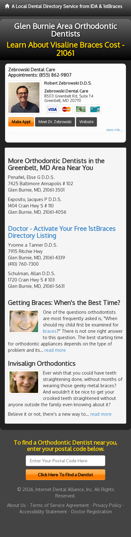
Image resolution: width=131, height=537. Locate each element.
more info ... (114, 130)
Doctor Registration (91, 511)
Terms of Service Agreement (59, 505)
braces (50, 331)
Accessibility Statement (43, 511)
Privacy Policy (107, 505)
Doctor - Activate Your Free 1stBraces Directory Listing (62, 231)
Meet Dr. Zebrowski (55, 121)
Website (86, 121)
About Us (16, 505)
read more (55, 350)
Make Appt (21, 121)
